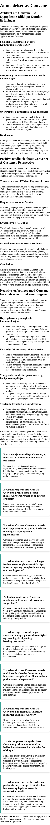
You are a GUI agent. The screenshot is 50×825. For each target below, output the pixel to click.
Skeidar (27, 819)
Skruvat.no (17, 816)
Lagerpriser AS (42, 816)
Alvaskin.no (5, 816)
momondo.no (38, 819)
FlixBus (3, 819)
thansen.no (4, 821)
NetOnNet (28, 816)
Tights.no (15, 821)
